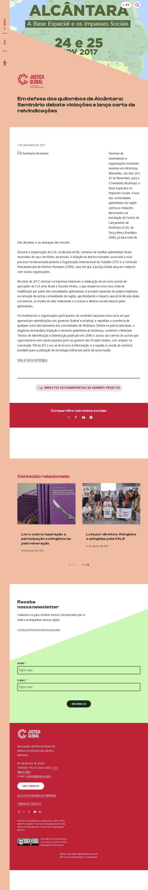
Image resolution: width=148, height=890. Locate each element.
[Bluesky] (45, 812)
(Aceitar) (20, 830)
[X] (24, 812)
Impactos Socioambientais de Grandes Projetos (82, 388)
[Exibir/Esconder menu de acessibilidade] (5, 63)
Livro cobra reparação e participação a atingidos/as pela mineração (46, 538)
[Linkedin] (40, 812)
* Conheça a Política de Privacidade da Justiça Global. (39, 629)
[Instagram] (19, 812)
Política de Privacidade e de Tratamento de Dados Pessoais (40, 826)
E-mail (22, 680)
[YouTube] (35, 812)
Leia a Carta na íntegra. (32, 360)
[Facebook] (29, 812)
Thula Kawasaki (91, 857)
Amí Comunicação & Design (71, 857)
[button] (85, 565)
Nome (21, 663)
